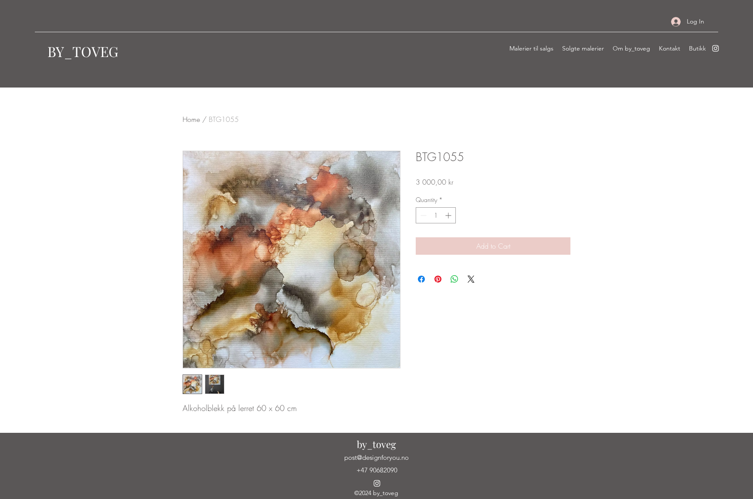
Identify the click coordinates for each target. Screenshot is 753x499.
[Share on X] (471, 279)
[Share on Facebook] (421, 279)
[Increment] (449, 215)
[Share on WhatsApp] (454, 279)
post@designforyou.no (376, 457)
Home (191, 119)
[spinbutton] (436, 215)
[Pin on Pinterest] (438, 279)
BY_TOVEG (83, 51)
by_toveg (376, 444)
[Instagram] (715, 48)
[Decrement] (422, 215)
